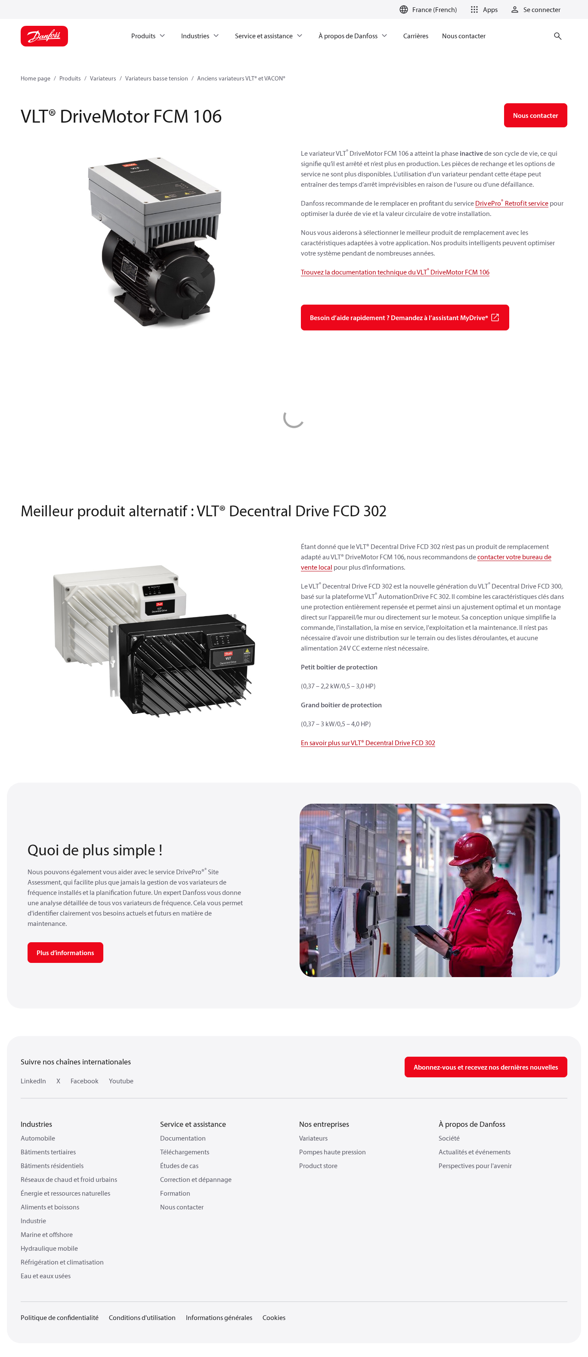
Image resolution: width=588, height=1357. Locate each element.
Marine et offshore (47, 1234)
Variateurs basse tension (156, 78)
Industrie (33, 1220)
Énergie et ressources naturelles (65, 1193)
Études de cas (179, 1165)
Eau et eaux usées (46, 1275)
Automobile (38, 1138)
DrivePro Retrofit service (511, 203)
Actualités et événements (475, 1151)
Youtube (121, 1080)
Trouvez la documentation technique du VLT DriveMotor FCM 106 (395, 272)
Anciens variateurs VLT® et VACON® (241, 78)
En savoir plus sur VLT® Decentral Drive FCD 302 (368, 742)
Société (449, 1138)
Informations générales (219, 1317)
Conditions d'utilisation (142, 1317)
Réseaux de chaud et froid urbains (69, 1179)
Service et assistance (193, 1124)
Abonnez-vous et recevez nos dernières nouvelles (486, 1067)
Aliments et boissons (50, 1207)
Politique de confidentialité (60, 1317)
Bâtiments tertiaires (48, 1151)
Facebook (85, 1080)
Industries (36, 1124)
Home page (35, 78)
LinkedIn (33, 1080)
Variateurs (103, 78)
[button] (482, 9)
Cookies (274, 1317)
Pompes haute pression (332, 1151)
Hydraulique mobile (49, 1248)
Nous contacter (182, 1207)
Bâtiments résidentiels (52, 1165)
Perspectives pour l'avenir (475, 1165)
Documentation (183, 1138)
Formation (175, 1193)
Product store (318, 1165)
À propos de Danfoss (472, 1124)
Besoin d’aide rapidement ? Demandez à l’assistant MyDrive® (399, 317)
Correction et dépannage (196, 1179)
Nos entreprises (324, 1124)
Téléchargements (184, 1151)
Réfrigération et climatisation (62, 1262)
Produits (70, 78)
